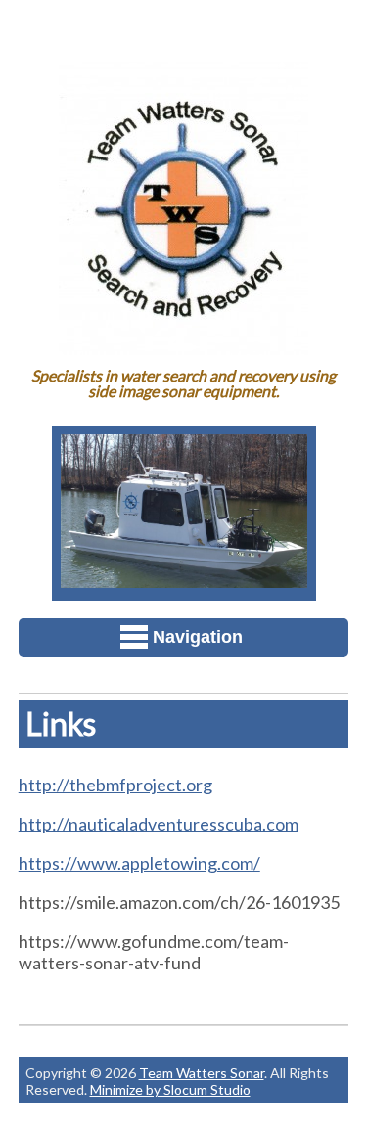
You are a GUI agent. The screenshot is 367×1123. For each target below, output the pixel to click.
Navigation (198, 637)
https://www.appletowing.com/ (139, 863)
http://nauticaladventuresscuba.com (158, 823)
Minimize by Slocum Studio (170, 1089)
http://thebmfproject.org (115, 784)
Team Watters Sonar (201, 1072)
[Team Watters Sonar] (183, 341)
